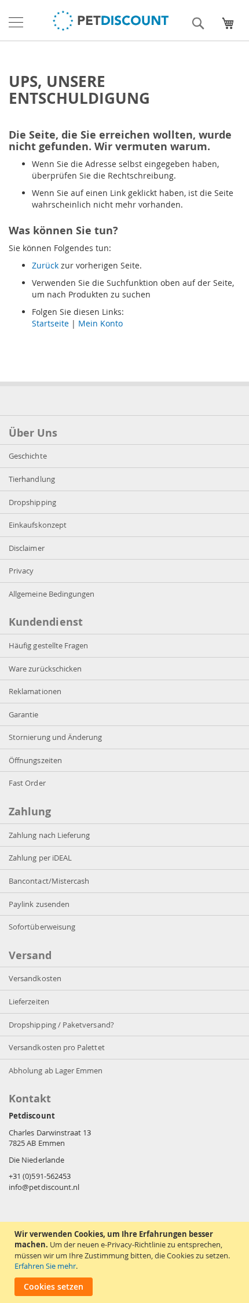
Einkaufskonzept (38, 525)
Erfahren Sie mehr (45, 1266)
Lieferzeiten (29, 1001)
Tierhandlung (32, 479)
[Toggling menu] (16, 22)
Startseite (50, 323)
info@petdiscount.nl (44, 1187)
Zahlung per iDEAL (40, 857)
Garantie (24, 714)
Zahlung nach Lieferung (49, 835)
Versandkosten (35, 978)
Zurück (45, 265)
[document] (125, 1262)
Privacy (21, 570)
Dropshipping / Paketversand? (61, 1024)
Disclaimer (27, 548)
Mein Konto (100, 323)
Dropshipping (32, 502)
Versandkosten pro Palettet (57, 1047)
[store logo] (111, 20)
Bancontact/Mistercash (49, 881)
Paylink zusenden (39, 904)
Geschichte (28, 456)
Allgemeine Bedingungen (51, 594)
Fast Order (27, 783)
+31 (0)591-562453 (40, 1176)
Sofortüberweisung (42, 926)
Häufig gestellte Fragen (49, 645)
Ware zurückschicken (45, 668)
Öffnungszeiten (35, 760)
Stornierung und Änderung (55, 737)
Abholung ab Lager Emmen (56, 1070)
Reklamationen (35, 691)
